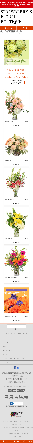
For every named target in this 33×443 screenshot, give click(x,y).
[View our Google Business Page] (18, 369)
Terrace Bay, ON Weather (8, 427)
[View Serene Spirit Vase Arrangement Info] (16, 143)
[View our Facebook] (15, 369)
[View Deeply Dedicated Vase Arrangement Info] (16, 183)
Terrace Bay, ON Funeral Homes (11, 421)
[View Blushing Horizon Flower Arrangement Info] (16, 104)
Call (6, 441)
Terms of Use (16, 436)
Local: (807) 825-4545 (16, 382)
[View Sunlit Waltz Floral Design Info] (16, 222)
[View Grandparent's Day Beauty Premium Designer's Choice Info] (16, 300)
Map (17, 441)
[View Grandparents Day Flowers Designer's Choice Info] (16, 52)
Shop (9, 27)
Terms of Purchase (21, 433)
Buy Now (16, 82)
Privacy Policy (9, 433)
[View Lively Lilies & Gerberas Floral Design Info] (16, 261)
